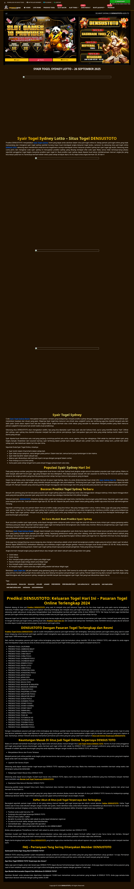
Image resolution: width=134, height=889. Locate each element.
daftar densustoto (12, 584)
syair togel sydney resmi (14, 587)
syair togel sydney (107, 584)
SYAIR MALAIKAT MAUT (69, 584)
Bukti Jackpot (98, 7)
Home (27, 7)
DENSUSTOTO (66, 885)
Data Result (85, 7)
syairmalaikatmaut (37, 587)
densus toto (22, 584)
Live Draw (37, 7)
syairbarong (26, 587)
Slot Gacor (62, 7)
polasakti (46, 584)
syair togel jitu (95, 584)
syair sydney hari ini (83, 584)
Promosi (111, 7)
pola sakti (39, 584)
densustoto (31, 584)
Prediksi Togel (49, 7)
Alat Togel (73, 7)
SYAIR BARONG (55, 584)
